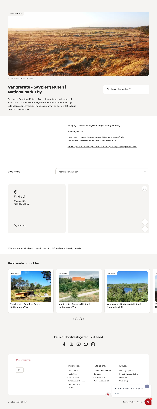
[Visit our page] (64, 344)
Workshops (124, 381)
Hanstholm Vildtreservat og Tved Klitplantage (89, 141)
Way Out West (73, 384)
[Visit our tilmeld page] (86, 344)
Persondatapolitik (101, 381)
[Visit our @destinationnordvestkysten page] (78, 344)
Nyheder (123, 377)
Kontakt (97, 374)
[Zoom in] (145, 222)
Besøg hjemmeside (119, 89)
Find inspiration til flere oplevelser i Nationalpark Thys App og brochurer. (102, 146)
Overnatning (73, 377)
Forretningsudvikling (128, 374)
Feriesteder (72, 370)
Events (70, 388)
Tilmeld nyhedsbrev (102, 370)
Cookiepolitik (99, 377)
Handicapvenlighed (76, 381)
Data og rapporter (127, 370)
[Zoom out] (145, 229)
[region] (108, 208)
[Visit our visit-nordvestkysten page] (93, 344)
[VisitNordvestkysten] (23, 360)
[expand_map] (144, 188)
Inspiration (72, 374)
